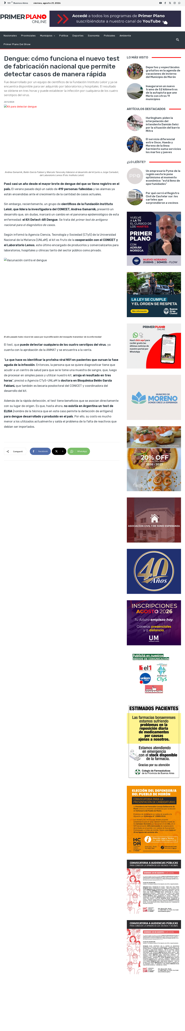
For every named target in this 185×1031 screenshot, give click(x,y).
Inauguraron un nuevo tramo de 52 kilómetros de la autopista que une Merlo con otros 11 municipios (162, 93)
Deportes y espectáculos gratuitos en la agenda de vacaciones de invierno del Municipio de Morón (163, 72)
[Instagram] (174, 3)
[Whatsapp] (179, 3)
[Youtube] (160, 3)
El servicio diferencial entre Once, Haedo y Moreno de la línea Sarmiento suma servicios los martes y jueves (163, 146)
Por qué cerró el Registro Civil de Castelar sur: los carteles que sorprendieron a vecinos (162, 197)
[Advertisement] (154, 1003)
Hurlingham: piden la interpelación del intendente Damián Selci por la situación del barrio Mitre (163, 124)
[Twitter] (170, 3)
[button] (177, 40)
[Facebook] (165, 3)
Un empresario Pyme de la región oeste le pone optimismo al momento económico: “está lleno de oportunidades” (163, 177)
